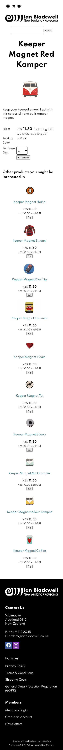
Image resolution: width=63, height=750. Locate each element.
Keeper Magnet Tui (29, 395)
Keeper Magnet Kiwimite (29, 318)
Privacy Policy (15, 666)
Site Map (46, 741)
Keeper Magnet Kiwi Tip (29, 279)
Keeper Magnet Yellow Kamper (29, 512)
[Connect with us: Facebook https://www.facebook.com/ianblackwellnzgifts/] (8, 646)
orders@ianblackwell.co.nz (28, 636)
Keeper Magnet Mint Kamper (29, 473)
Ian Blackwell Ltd (33, 741)
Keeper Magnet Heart (29, 356)
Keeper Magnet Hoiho (30, 201)
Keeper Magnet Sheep (29, 434)
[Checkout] (19, 6)
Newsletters (13, 723)
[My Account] (8, 6)
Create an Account (18, 717)
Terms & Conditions (19, 672)
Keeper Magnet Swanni (29, 240)
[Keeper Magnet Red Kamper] (30, 106)
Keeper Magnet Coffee (29, 550)
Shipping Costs (15, 679)
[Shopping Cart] (13, 7)
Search (47, 30)
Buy (29, 217)
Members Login (16, 710)
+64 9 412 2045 (20, 631)
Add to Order (23, 157)
